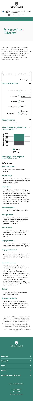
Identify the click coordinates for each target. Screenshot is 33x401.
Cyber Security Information (16, 383)
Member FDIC (16, 391)
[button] (16, 83)
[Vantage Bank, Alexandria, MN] (16, 5)
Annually (25, 111)
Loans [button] (3, 366)
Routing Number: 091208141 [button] (11, 375)
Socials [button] (3, 370)
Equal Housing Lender (17, 394)
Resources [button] (4, 356)
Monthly (25, 114)
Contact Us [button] (5, 361)
